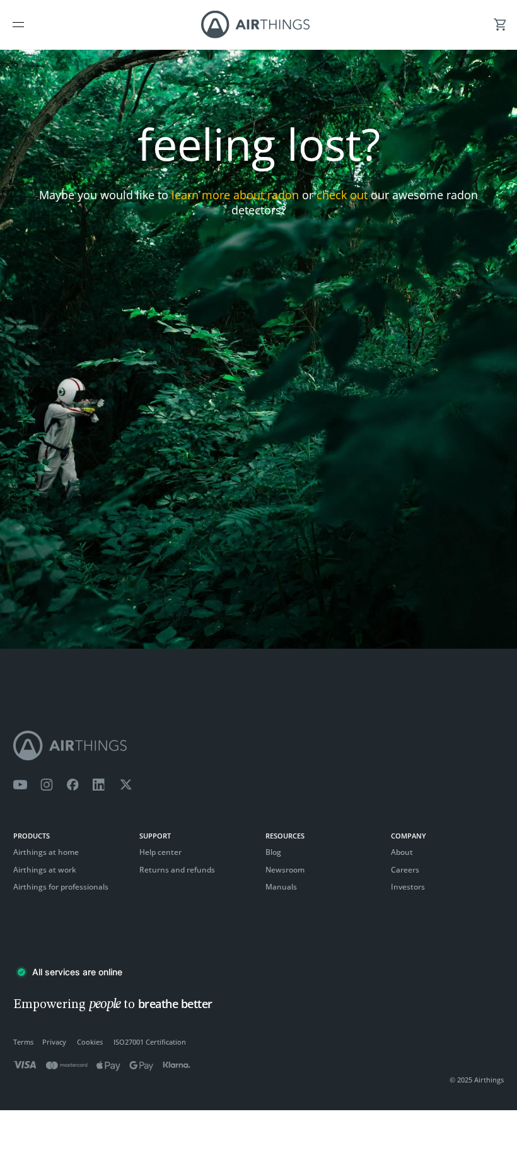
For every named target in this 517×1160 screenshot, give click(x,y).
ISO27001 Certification (149, 1042)
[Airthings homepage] (258, 745)
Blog (273, 852)
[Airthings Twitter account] (125, 785)
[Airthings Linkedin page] (99, 785)
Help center (160, 852)
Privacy (54, 1042)
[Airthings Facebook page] (72, 785)
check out (342, 194)
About (402, 852)
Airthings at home (46, 852)
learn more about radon (235, 194)
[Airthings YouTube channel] (20, 785)
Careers (405, 869)
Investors (408, 886)
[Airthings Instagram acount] (46, 785)
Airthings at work (44, 869)
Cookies (90, 1042)
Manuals (281, 886)
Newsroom (285, 869)
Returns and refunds (177, 869)
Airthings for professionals (60, 886)
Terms (23, 1042)
